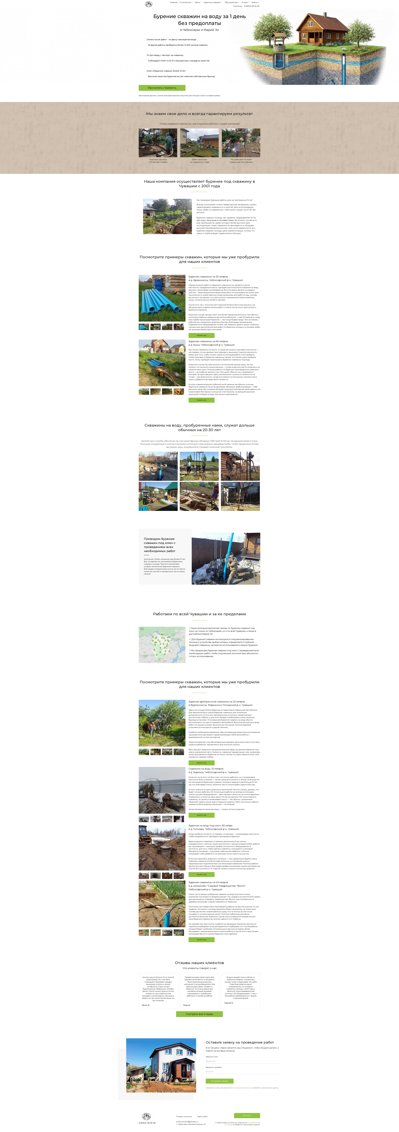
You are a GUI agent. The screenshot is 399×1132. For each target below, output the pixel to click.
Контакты (237, 6)
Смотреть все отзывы (199, 1014)
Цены (197, 2)
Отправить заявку (219, 1081)
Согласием (228, 1125)
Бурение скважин (212, 2)
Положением (254, 1123)
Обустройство (231, 2)
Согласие (247, 1088)
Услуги (244, 2)
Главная (173, 2)
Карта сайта (202, 1117)
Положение (237, 1088)
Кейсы (255, 2)
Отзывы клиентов (184, 1117)
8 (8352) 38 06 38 (251, 6)
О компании (185, 2)
